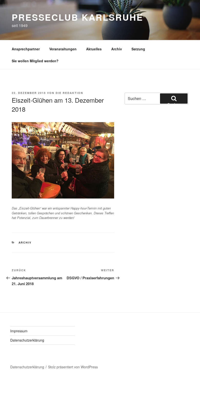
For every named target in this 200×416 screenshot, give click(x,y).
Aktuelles (94, 48)
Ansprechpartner (26, 48)
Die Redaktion (69, 93)
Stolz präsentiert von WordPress (73, 366)
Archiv (116, 48)
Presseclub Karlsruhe (77, 17)
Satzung (138, 48)
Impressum (19, 330)
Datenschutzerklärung (27, 340)
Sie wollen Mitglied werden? (35, 60)
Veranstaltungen (63, 48)
